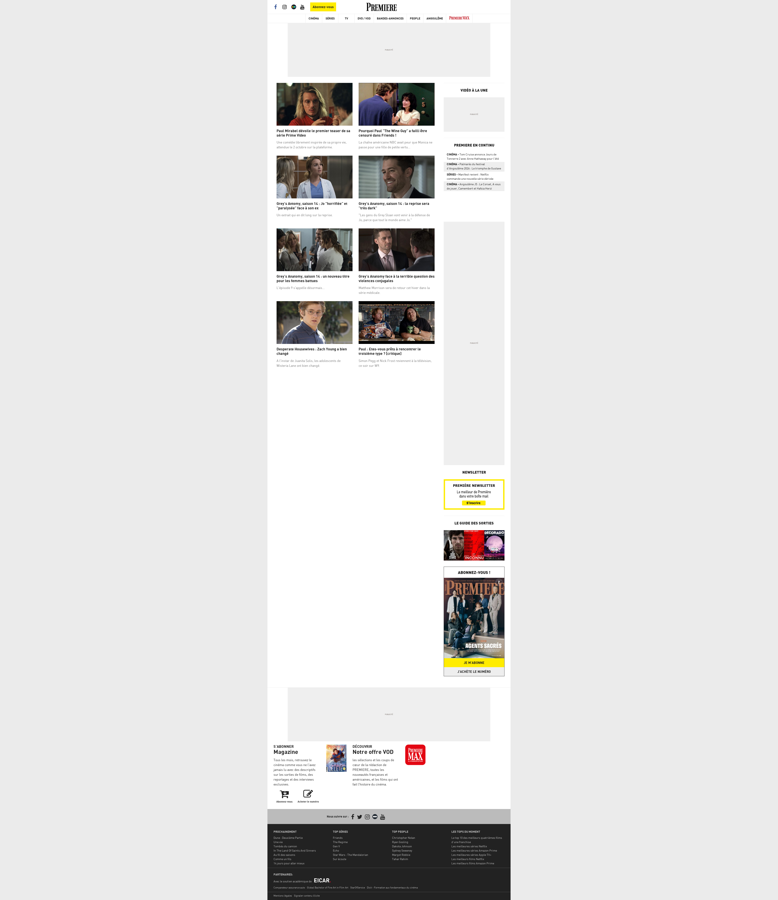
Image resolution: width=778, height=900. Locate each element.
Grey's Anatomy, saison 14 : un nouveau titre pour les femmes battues (313, 278)
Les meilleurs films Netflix (467, 859)
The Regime (340, 842)
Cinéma (314, 18)
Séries (330, 18)
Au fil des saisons (284, 854)
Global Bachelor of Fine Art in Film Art (327, 887)
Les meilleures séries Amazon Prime (474, 850)
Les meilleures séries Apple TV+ (471, 854)
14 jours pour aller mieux (289, 863)
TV (346, 18)
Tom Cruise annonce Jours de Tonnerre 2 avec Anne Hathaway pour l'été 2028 (473, 157)
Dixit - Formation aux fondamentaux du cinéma (392, 887)
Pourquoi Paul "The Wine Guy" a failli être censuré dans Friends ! (393, 133)
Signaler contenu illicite (307, 895)
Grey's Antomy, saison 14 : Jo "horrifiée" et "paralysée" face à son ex (312, 205)
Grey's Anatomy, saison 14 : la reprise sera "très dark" (394, 205)
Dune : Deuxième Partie (288, 837)
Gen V (336, 846)
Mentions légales (283, 895)
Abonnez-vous (323, 7)
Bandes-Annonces (390, 18)
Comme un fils (282, 859)
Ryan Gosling (400, 842)
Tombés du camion (285, 846)
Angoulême (434, 18)
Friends (338, 837)
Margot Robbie (401, 854)
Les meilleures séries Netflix (469, 846)
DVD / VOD (364, 18)
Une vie (278, 842)
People (415, 18)
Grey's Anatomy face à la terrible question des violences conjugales (397, 278)
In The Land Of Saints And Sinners (295, 850)
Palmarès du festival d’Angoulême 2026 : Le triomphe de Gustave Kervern (474, 167)
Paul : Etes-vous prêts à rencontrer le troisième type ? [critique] (390, 351)
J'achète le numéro (474, 672)
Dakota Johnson (402, 846)
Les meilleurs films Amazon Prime (472, 863)
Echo (336, 850)
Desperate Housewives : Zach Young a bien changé (312, 351)
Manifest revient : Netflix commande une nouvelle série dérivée (470, 176)
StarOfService (357, 887)
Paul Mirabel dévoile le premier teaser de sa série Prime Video (313, 133)
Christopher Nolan (403, 837)
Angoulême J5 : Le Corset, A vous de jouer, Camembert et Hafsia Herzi (474, 186)
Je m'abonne (474, 663)
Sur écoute (339, 859)
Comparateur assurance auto (289, 887)
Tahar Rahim (400, 859)
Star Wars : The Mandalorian (350, 854)
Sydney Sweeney (402, 850)
